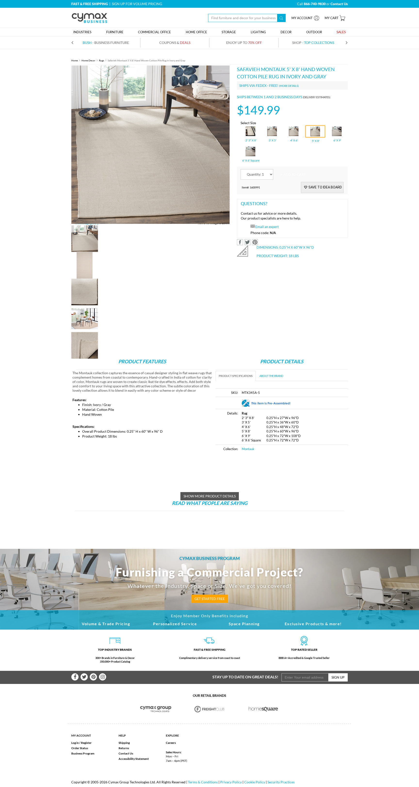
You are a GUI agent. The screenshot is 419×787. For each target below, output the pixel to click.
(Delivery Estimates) (316, 97)
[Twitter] (84, 677)
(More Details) (289, 85)
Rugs (101, 60)
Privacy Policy (231, 782)
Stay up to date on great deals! (245, 676)
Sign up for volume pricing (137, 4)
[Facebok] (75, 677)
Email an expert (267, 227)
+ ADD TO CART (293, 174)
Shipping (124, 743)
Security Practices (281, 782)
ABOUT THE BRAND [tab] (271, 375)
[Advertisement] (256, 492)
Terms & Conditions (203, 782)
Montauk (248, 449)
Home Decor (88, 60)
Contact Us (126, 753)
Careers (171, 743)
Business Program (82, 753)
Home (74, 60)
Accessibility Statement (134, 759)
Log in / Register (81, 743)
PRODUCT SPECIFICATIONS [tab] (236, 375)
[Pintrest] (93, 677)
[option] (150, 144)
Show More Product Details (210, 496)
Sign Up (338, 677)
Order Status (79, 748)
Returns (124, 748)
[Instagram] (102, 677)
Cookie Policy (254, 782)
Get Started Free (209, 599)
